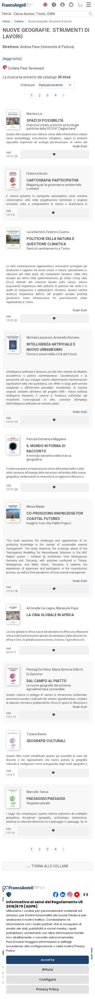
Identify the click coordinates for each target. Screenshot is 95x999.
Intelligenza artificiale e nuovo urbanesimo (51, 347)
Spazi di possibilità (45, 120)
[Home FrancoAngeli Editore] (17, 5)
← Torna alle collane (47, 866)
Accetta (47, 960)
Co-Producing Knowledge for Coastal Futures (55, 516)
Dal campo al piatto (46, 681)
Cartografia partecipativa (53, 180)
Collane (18, 21)
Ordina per (28, 85)
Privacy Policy (47, 989)
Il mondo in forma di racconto (46, 448)
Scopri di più (80, 146)
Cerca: (6, 14)
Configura (47, 979)
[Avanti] (63, 95)
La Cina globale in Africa (50, 615)
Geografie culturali (46, 741)
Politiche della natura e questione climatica (50, 241)
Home (6, 21)
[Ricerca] (90, 14)
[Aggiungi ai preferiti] (54, 154)
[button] (44, 5)
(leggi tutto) (12, 59)
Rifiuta (47, 969)
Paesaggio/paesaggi (46, 798)
